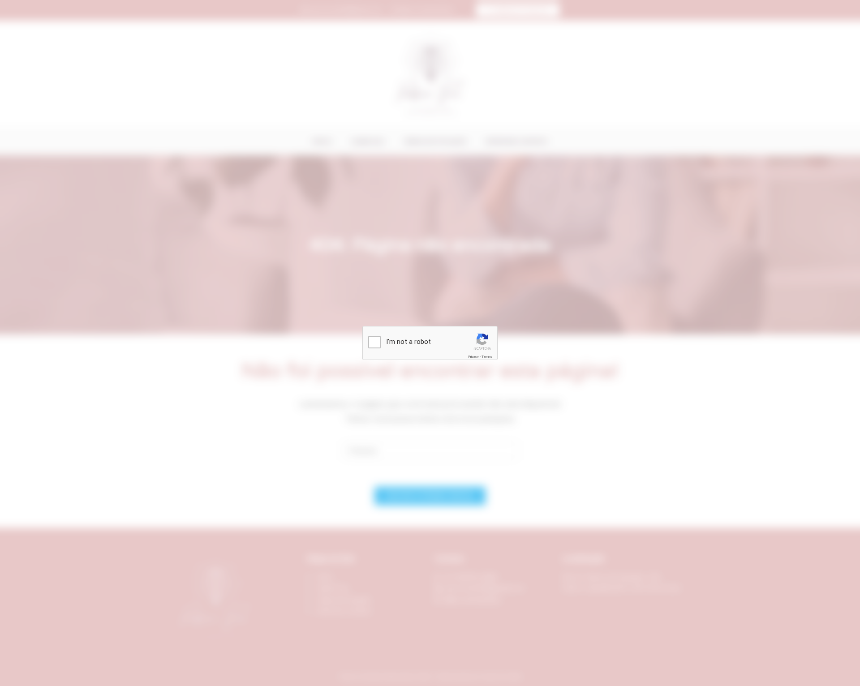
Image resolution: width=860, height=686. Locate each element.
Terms (487, 357)
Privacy (473, 357)
